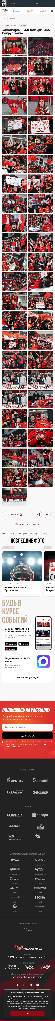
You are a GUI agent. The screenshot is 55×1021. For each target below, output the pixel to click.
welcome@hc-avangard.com (27, 977)
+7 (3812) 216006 (29, 967)
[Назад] (4, 18)
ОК (27, 1014)
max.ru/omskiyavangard (27, 677)
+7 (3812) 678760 (45, 967)
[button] (15, 514)
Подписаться (27, 735)
